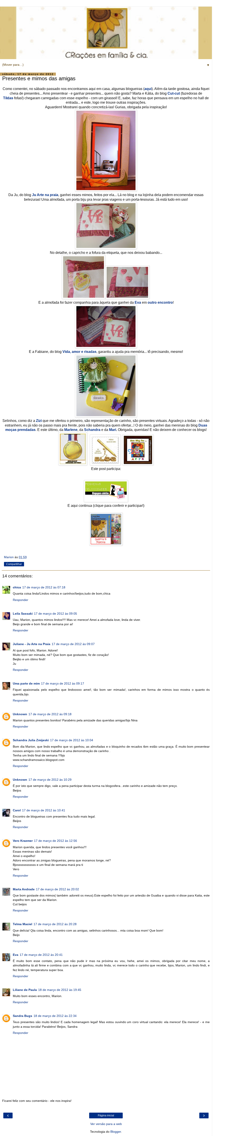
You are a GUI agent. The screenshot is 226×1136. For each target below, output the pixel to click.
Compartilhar (14, 564)
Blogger (115, 1131)
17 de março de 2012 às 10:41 (43, 810)
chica (17, 587)
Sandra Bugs (22, 1016)
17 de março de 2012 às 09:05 (55, 613)
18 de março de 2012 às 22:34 (55, 1016)
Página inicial (106, 1115)
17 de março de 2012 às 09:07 (73, 644)
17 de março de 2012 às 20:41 (41, 954)
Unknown (20, 714)
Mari (112, 430)
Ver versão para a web (106, 1124)
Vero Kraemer (23, 840)
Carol (17, 810)
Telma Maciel (22, 924)
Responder (20, 600)
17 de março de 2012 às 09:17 (62, 683)
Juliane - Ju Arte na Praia (31, 644)
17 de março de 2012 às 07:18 (43, 587)
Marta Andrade (24, 889)
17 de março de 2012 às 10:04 (71, 740)
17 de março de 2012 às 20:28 (55, 924)
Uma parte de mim (26, 683)
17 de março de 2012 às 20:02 (57, 889)
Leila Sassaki (23, 613)
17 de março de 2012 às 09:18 (50, 714)
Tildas (8, 98)
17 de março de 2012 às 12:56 (55, 840)
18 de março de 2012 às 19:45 (59, 990)
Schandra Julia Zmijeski (31, 740)
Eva (15, 954)
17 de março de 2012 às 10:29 (50, 779)
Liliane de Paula (25, 990)
